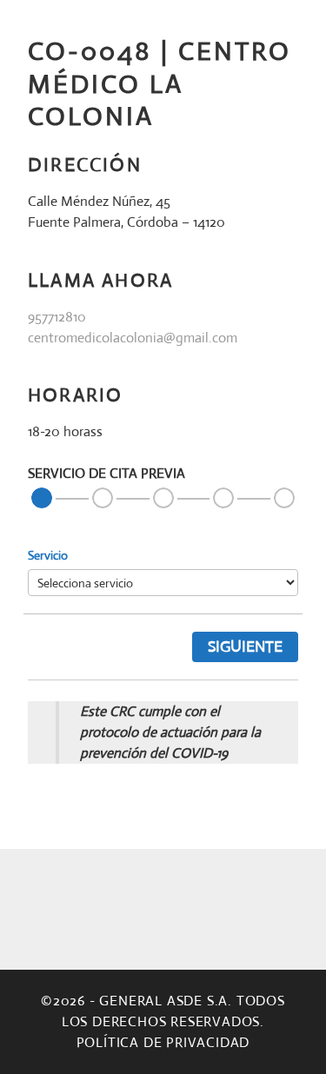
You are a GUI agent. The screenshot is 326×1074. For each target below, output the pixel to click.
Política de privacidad (163, 1042)
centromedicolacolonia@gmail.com (132, 337)
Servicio (48, 555)
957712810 (57, 317)
